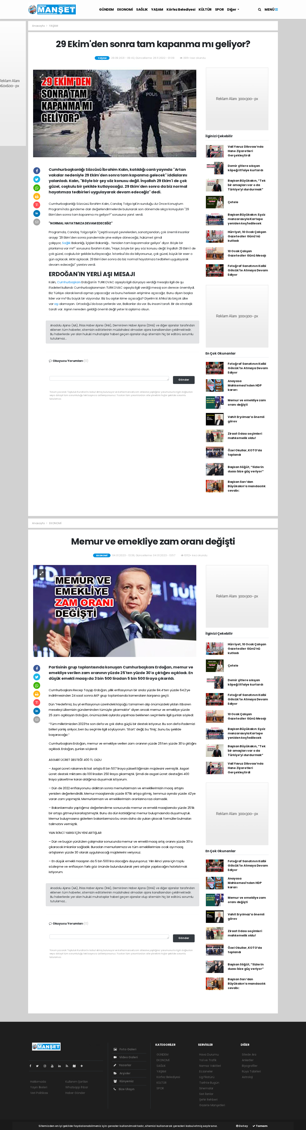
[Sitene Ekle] (83, 1066)
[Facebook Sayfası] (32, 1066)
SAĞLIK (142, 9)
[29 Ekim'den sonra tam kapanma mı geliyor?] (114, 113)
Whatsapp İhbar (76, 1087)
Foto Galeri (127, 1049)
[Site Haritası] (76, 1066)
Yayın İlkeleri (38, 1087)
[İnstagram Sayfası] (47, 1066)
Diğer (232, 9)
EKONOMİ (125, 9)
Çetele (233, 202)
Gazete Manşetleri (212, 1105)
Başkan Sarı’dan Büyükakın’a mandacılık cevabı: (247, 486)
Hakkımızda (38, 1082)
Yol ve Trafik (207, 1060)
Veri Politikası (39, 1093)
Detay (243, 1126)
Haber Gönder (75, 1093)
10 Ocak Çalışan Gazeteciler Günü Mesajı (247, 253)
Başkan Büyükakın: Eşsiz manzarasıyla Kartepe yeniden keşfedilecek (246, 219)
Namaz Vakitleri (210, 1066)
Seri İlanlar (206, 1094)
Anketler (247, 1060)
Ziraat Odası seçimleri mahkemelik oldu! (245, 436)
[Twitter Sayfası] (39, 1066)
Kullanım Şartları (76, 1082)
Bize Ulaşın (126, 1089)
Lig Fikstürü (206, 1077)
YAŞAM (157, 9)
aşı (56, 304)
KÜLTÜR (205, 9)
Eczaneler (206, 1071)
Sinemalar (206, 1088)
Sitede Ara (249, 1054)
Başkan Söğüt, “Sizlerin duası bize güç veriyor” (246, 469)
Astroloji (247, 1077)
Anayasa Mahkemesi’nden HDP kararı (245, 385)
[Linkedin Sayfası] (61, 1066)
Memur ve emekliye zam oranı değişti (247, 402)
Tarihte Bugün (209, 1083)
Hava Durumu (209, 1054)
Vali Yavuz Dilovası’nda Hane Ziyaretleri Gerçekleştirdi (245, 151)
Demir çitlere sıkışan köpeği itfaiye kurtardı (245, 168)
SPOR (219, 9)
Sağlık (66, 243)
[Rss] (68, 1066)
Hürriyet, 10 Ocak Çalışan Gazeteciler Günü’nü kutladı (247, 236)
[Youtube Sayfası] (54, 1066)
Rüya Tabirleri (251, 1071)
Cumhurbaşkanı (69, 282)
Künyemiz (126, 1081)
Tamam (261, 1126)
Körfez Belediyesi (181, 9)
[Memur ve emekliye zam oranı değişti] (114, 611)
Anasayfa (38, 26)
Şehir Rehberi (208, 1099)
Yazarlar (124, 1065)
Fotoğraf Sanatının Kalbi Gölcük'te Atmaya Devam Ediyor (248, 270)
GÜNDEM (106, 9)
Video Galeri (128, 1057)
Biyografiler (249, 1066)
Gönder (183, 379)
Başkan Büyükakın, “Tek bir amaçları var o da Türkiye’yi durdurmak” (247, 185)
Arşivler (125, 1073)
